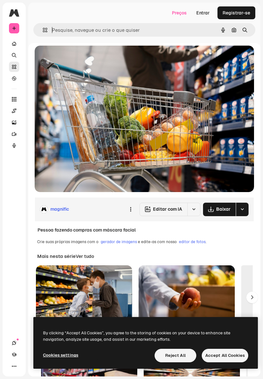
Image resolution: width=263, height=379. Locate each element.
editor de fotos (192, 241)
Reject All (175, 355)
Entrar (203, 13)
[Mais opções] (130, 209)
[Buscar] (14, 55)
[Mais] (14, 366)
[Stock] (14, 67)
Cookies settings (60, 355)
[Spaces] (14, 111)
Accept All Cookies (225, 355)
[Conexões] (14, 343)
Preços (179, 13)
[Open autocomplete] (42, 30)
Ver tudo (85, 256)
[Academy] (14, 354)
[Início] (14, 44)
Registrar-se (236, 13)
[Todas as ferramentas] (14, 99)
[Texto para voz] (14, 145)
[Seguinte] (252, 297)
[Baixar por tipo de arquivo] (242, 209)
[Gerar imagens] (14, 122)
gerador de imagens (119, 241)
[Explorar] (14, 78)
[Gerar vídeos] (14, 134)
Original (76, 58)
